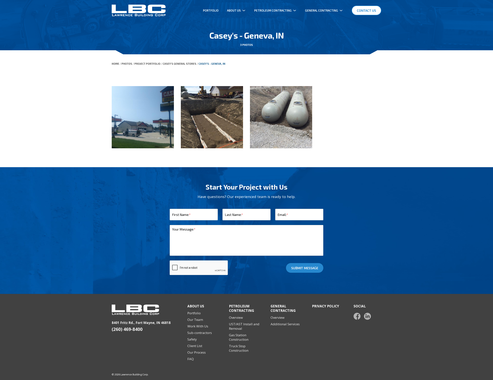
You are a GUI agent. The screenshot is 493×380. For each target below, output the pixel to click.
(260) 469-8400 (127, 329)
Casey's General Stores (179, 63)
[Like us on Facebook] (357, 316)
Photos (127, 63)
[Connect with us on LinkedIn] (367, 316)
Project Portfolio (147, 63)
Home (115, 63)
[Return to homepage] (139, 10)
